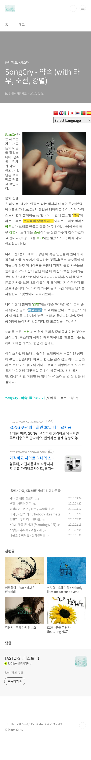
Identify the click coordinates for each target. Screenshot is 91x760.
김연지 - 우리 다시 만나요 (25, 519)
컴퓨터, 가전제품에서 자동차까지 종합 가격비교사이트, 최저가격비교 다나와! (32, 466)
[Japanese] (72, 113)
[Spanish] (88, 113)
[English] (61, 113)
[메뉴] (83, 8)
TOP (82, 725)
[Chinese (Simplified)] (55, 113)
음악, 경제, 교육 (13, 672)
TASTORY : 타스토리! (21, 658)
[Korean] (77, 113)
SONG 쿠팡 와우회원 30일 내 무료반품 (41, 427)
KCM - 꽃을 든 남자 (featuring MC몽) (33, 524)
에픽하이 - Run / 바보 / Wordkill (30, 509)
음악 (13, 490)
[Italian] (66, 113)
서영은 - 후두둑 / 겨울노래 (26, 530)
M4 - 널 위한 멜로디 (22, 498)
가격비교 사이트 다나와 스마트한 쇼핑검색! (32, 458)
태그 (21, 24)
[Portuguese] (83, 113)
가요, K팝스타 (27, 490)
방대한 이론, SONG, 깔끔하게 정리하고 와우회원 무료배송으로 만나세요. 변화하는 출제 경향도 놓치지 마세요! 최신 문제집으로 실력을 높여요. (45, 435)
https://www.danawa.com (28, 452)
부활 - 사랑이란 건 (21, 503)
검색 (73, 8)
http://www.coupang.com (27, 421)
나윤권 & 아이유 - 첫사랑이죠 (28, 535)
